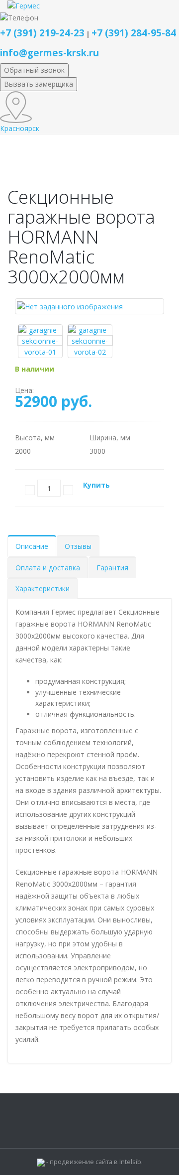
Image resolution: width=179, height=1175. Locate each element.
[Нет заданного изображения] (70, 306)
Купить (96, 485)
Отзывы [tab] (78, 546)
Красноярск (19, 128)
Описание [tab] (31, 546)
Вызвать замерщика (38, 84)
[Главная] (23, 5)
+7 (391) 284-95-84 (133, 32)
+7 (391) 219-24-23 (42, 32)
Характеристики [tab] (42, 588)
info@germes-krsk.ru (49, 52)
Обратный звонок (34, 70)
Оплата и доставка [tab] (47, 567)
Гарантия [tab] (112, 567)
